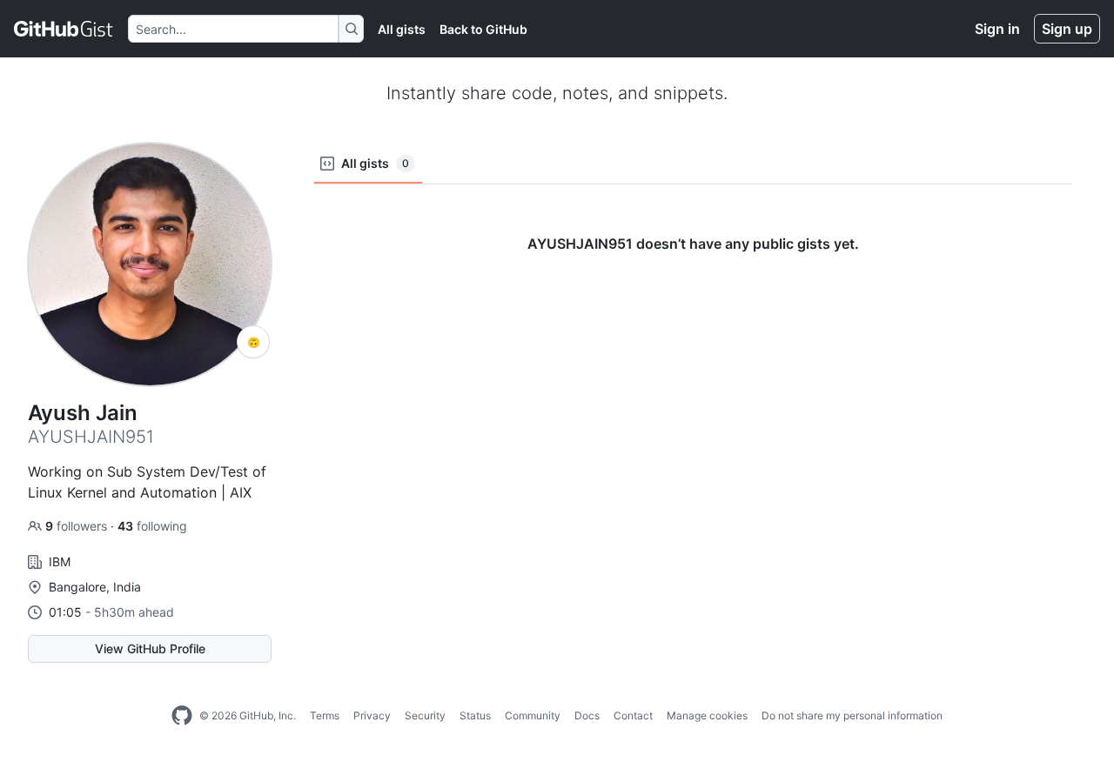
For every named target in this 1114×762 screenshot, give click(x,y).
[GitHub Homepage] (181, 716)
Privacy (372, 715)
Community (532, 715)
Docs (587, 715)
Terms (324, 715)
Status (475, 715)
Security (425, 715)
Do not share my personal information (852, 715)
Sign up (1067, 28)
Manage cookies (707, 715)
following (152, 525)
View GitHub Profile (150, 648)
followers (78, 525)
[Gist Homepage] (64, 28)
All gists (402, 29)
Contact (633, 715)
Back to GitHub (483, 29)
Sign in (997, 28)
